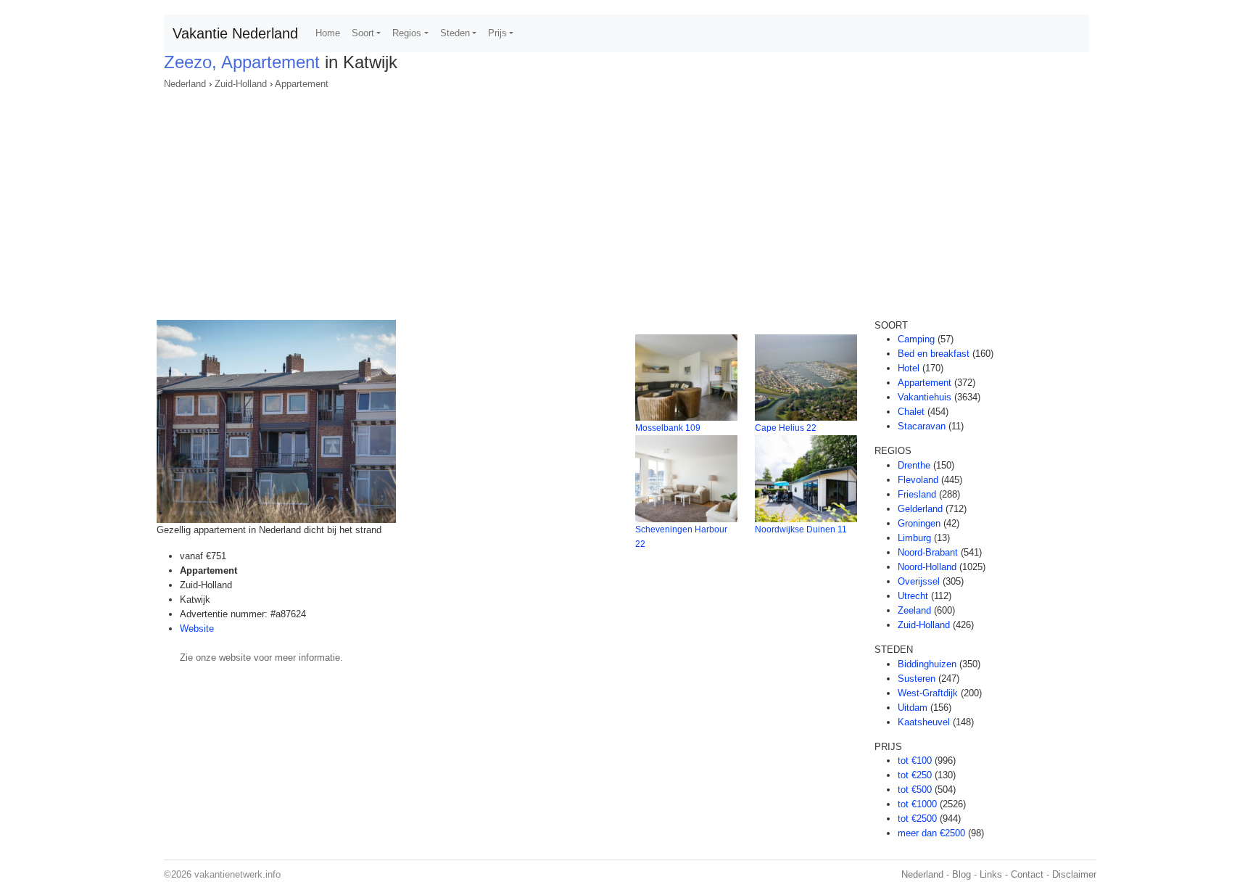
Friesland (917, 494)
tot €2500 (917, 818)
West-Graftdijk (928, 693)
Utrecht (913, 595)
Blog (961, 874)
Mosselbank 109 (667, 428)
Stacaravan (922, 426)
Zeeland (914, 610)
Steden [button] (455, 33)
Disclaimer (1074, 874)
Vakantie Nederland (235, 33)
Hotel (908, 368)
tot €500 (915, 789)
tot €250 (915, 775)
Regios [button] (406, 33)
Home (327, 33)
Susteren (916, 678)
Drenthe (914, 465)
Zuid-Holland (241, 83)
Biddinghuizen (927, 664)
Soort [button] (363, 33)
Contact (1027, 874)
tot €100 (915, 760)
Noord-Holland (927, 566)
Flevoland (918, 479)
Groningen (919, 523)
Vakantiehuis (924, 397)
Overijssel (919, 581)
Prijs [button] (497, 33)
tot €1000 (917, 804)
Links (991, 874)
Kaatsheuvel (924, 722)
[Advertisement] (626, 200)
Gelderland (920, 508)
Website (197, 628)
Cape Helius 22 (785, 428)
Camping (916, 339)
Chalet (911, 411)
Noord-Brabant (928, 552)
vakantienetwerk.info (237, 874)
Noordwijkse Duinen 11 (801, 529)
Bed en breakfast (933, 353)
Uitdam (912, 707)
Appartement (301, 83)
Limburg (914, 537)
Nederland (185, 83)
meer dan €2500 (931, 833)
